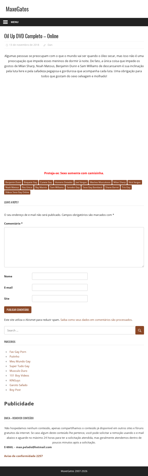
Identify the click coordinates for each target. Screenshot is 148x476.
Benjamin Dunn (13, 182)
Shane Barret (112, 187)
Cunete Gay (46, 182)
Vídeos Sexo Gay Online (17, 192)
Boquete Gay (30, 182)
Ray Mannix (41, 187)
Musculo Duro (18, 371)
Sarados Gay (73, 187)
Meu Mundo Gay (20, 361)
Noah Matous (12, 187)
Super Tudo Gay (19, 366)
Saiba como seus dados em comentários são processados (96, 319)
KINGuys (15, 380)
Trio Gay (126, 187)
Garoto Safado (18, 385)
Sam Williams (57, 187)
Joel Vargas (81, 182)
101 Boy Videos (19, 375)
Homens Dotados (64, 182)
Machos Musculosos (100, 182)
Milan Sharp (120, 182)
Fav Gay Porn (18, 352)
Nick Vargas (135, 182)
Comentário (13, 223)
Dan (50, 44)
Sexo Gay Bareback (92, 187)
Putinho (14, 356)
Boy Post (15, 390)
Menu (15, 22)
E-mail (8, 287)
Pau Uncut (27, 187)
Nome (8, 276)
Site (6, 298)
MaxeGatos (17, 9)
